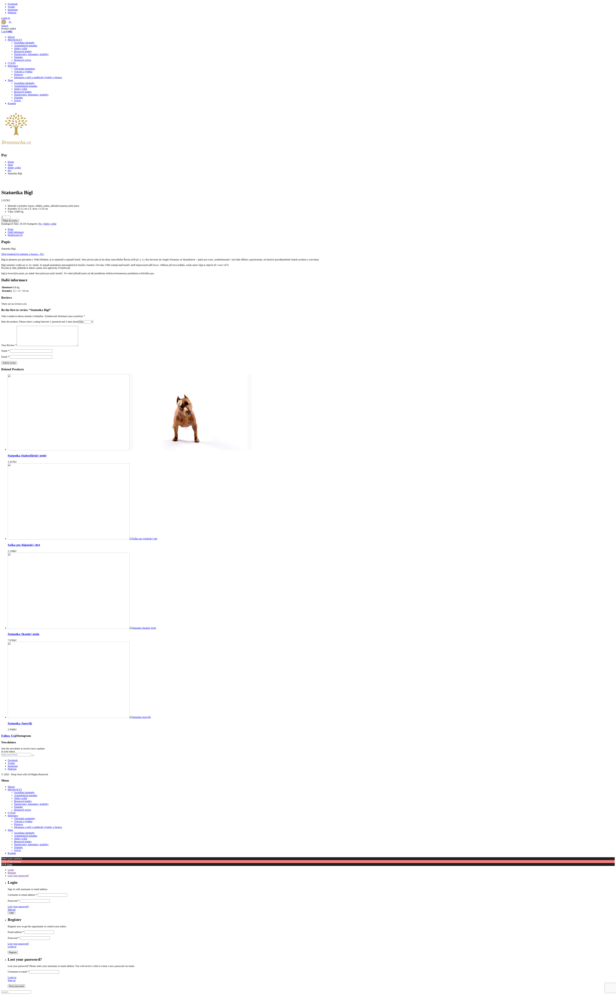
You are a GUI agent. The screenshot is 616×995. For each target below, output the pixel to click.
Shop (10, 80)
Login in (12, 946)
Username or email (18, 971)
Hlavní (11, 37)
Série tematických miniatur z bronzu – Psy (22, 254)
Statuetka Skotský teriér (23, 634)
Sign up (12, 909)
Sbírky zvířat (20, 48)
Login (11, 869)
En (10, 22)
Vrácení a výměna (23, 71)
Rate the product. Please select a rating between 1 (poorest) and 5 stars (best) (39, 321)
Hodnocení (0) (15, 235)
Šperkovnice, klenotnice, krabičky (31, 54)
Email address (16, 932)
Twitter (11, 6)
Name (5, 350)
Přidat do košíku (10, 221)
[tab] (311, 229)
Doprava (18, 74)
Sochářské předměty (24, 42)
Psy (9, 170)
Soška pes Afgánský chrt (24, 545)
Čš (4, 22)
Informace (13, 65)
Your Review (9, 345)
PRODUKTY (15, 39)
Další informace (16, 232)
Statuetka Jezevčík (20, 723)
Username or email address (22, 894)
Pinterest (12, 12)
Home (11, 162)
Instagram (13, 9)
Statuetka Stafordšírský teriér (27, 455)
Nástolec (18, 57)
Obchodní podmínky (24, 68)
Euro (9, 864)
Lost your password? (18, 875)
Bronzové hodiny (23, 51)
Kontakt (12, 103)
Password (13, 900)
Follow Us (7, 735)
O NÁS (12, 63)
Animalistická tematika (25, 45)
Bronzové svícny (22, 60)
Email (5, 356)
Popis (10, 229)
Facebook (13, 4)
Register (12, 872)
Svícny (17, 100)
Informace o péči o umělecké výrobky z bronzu (38, 77)
